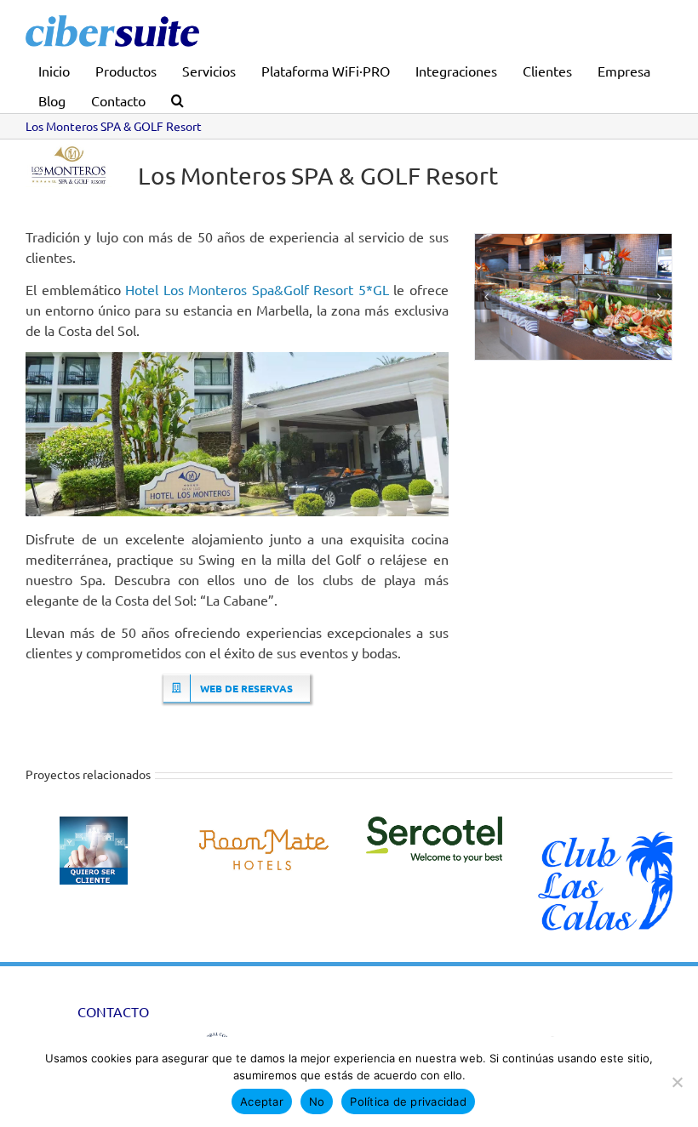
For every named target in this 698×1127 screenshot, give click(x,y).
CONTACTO (113, 1011)
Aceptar (261, 1101)
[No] (676, 1081)
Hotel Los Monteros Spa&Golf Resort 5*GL (257, 289)
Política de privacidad (408, 1101)
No (317, 1101)
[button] (177, 98)
